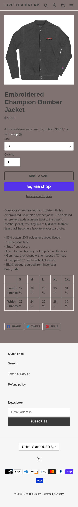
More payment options (39, 196)
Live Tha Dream (22, 5)
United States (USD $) (38, 447)
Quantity (9, 154)
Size (7, 138)
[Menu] (71, 5)
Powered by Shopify (53, 494)
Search (12, 363)
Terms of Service (19, 373)
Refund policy (17, 384)
